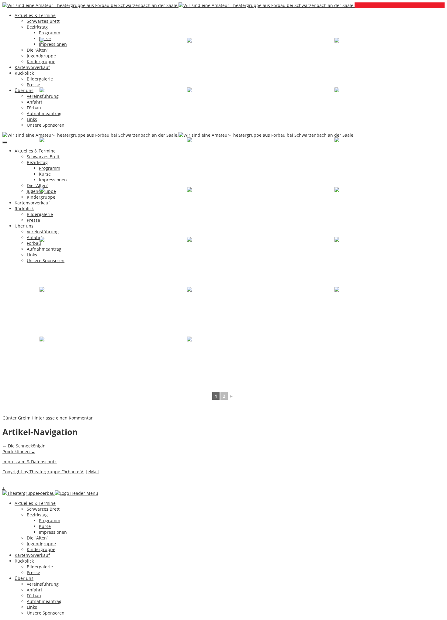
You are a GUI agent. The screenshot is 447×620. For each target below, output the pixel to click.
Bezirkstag (37, 27)
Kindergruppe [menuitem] (41, 549)
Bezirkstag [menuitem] (37, 515)
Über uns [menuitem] (24, 578)
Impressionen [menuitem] (53, 532)
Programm (49, 33)
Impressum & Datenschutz (29, 461)
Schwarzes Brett (43, 21)
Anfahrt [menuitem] (34, 590)
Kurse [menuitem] (45, 526)
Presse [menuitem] (33, 572)
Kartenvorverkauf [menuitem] (32, 555)
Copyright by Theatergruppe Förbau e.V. (43, 471)
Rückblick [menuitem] (24, 561)
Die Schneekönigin (24, 446)
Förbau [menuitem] (34, 595)
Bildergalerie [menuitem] (40, 567)
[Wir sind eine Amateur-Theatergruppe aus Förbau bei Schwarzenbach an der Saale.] (90, 5)
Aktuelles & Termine (35, 15)
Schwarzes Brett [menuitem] (43, 509)
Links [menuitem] (32, 607)
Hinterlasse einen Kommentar (62, 418)
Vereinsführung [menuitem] (43, 584)
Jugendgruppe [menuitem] (41, 543)
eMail (93, 471)
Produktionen (18, 451)
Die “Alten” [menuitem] (37, 538)
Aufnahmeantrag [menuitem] (44, 601)
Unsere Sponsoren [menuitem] (45, 613)
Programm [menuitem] (49, 520)
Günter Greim (16, 418)
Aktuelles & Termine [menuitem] (35, 503)
